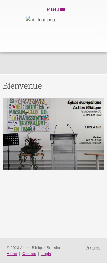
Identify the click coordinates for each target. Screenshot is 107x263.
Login (46, 253)
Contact (29, 253)
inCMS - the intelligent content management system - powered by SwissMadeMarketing (93, 248)
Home (12, 253)
